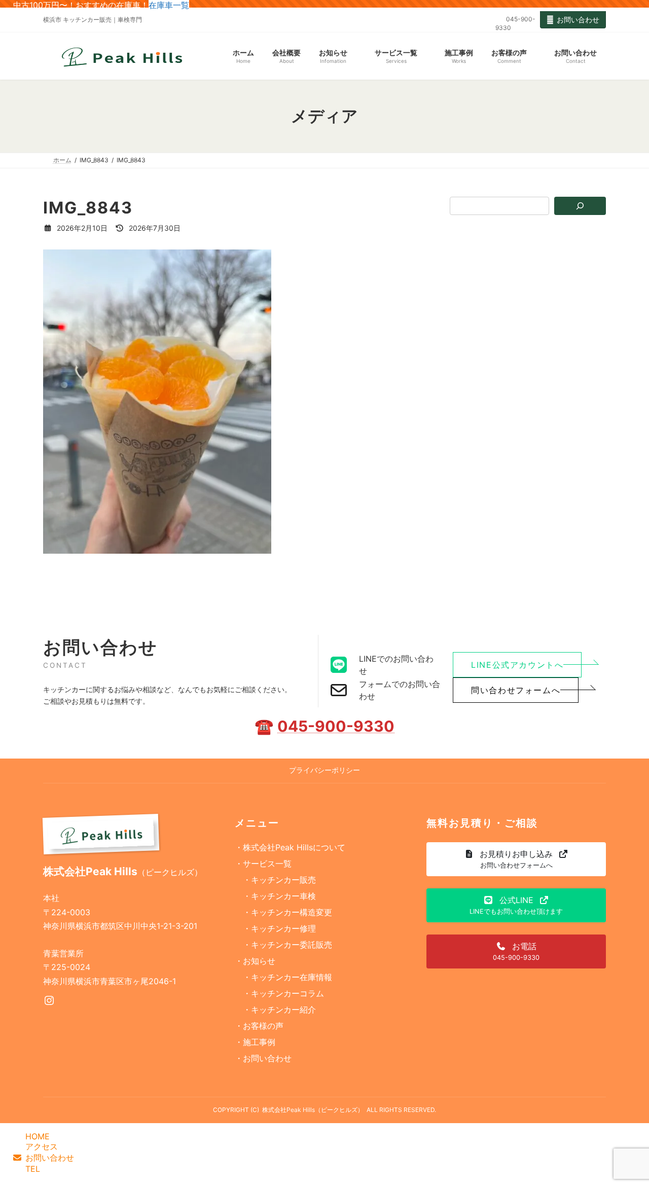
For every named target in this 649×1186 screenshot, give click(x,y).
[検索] (580, 206)
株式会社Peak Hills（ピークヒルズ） (313, 1109)
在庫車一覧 (169, 5)
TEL (32, 1169)
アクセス (41, 1146)
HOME (37, 1136)
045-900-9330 (335, 726)
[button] (517, 664)
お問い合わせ (578, 19)
